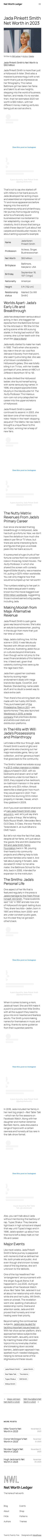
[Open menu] (39, 4)
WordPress (37, 1535)
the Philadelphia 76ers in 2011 (18, 706)
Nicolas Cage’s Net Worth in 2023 (13, 1450)
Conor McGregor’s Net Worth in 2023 (15, 1440)
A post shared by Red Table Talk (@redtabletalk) (24, 1207)
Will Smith (17, 898)
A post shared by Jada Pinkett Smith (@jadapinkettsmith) (24, 181)
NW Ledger (16, 56)
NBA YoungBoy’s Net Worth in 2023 (32, 1400)
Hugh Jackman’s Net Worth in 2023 (14, 1460)
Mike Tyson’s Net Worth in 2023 (12, 1430)
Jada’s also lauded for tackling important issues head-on (21, 1326)
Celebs (31, 56)
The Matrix (24, 1374)
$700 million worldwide (15, 594)
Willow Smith (10, 1384)
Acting (25, 56)
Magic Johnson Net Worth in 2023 (12, 1400)
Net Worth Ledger (13, 3)
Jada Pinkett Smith (12, 1369)
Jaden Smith (28, 1369)
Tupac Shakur (10, 1379)
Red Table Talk (10, 1374)
